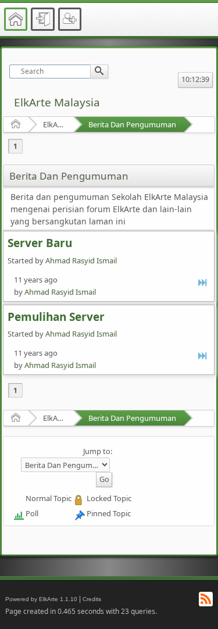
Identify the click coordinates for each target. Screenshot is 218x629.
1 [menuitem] (15, 146)
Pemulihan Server (56, 316)
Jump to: (97, 451)
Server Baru (40, 243)
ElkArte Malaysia (57, 102)
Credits (92, 599)
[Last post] (203, 282)
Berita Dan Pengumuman (132, 124)
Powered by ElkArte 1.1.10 (41, 599)
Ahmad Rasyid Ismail (81, 260)
